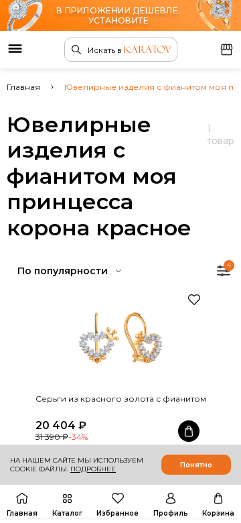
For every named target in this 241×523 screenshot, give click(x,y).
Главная (23, 87)
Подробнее (93, 469)
